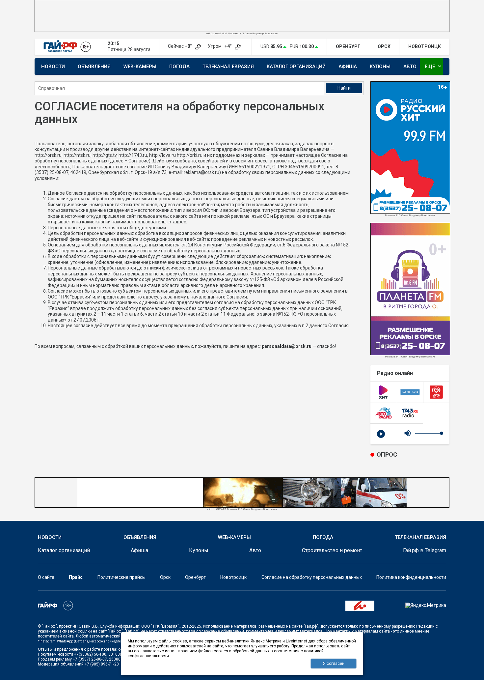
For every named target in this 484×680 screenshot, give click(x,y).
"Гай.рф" (49, 626)
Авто (410, 67)
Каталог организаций (296, 67)
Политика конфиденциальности (411, 577)
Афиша (347, 67)
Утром (220, 46)
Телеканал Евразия (228, 67)
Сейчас (180, 46)
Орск (165, 577)
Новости (53, 67)
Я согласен (333, 663)
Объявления (94, 67)
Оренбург (195, 577)
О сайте (46, 577)
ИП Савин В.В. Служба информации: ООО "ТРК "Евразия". (126, 626)
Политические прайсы (121, 577)
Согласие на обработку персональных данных (311, 577)
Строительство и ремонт (332, 550)
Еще (434, 66)
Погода (179, 67)
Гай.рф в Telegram (424, 550)
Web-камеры (139, 67)
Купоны (380, 67)
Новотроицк (233, 577)
